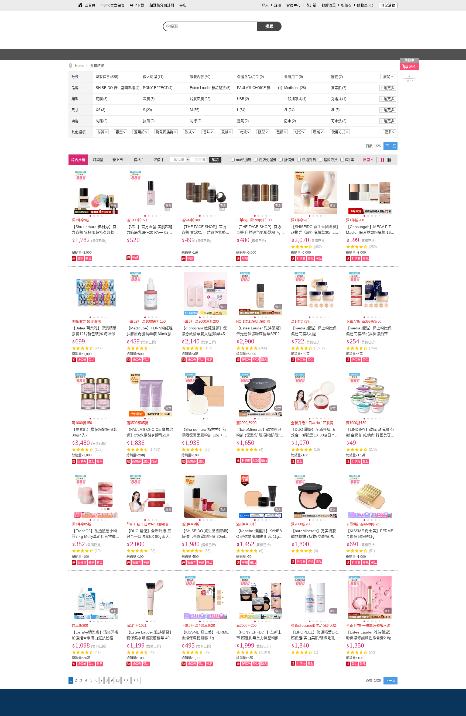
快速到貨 (309, 160)
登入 (265, 5)
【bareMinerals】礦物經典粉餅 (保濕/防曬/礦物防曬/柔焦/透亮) (259, 435)
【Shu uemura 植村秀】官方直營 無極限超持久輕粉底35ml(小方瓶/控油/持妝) (95, 232)
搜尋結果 (96, 66)
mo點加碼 (243, 160)
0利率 (349, 160)
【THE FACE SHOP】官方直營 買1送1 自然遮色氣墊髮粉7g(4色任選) (205, 232)
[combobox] (210, 26)
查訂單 (311, 5)
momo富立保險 (112, 5)
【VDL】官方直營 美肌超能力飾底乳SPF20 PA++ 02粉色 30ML (149, 232)
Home (79, 66)
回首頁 (90, 5)
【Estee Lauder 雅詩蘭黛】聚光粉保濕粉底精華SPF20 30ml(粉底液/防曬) (259, 334)
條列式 (390, 160)
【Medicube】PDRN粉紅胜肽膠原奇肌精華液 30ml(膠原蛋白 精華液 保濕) (149, 334)
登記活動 (388, 5)
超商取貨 (331, 160)
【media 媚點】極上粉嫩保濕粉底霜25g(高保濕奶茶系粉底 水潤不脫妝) (369, 334)
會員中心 (293, 5)
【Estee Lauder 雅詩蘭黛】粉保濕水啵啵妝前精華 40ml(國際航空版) (150, 638)
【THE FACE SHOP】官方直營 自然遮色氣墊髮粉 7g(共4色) (258, 232)
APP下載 (137, 5)
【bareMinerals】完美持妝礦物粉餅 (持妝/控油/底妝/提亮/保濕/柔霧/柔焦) (314, 536)
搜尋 (269, 26)
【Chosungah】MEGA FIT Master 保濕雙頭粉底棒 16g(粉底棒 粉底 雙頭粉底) (369, 232)
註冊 (277, 5)
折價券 (346, 5)
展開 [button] (386, 77)
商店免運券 (267, 160)
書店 (182, 5)
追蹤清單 (329, 5)
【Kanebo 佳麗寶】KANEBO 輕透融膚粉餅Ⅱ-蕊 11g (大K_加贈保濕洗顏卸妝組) (259, 536)
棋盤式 (383, 160)
